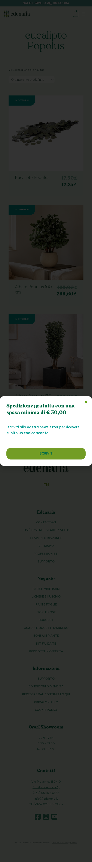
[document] (46, 431)
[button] (86, 402)
